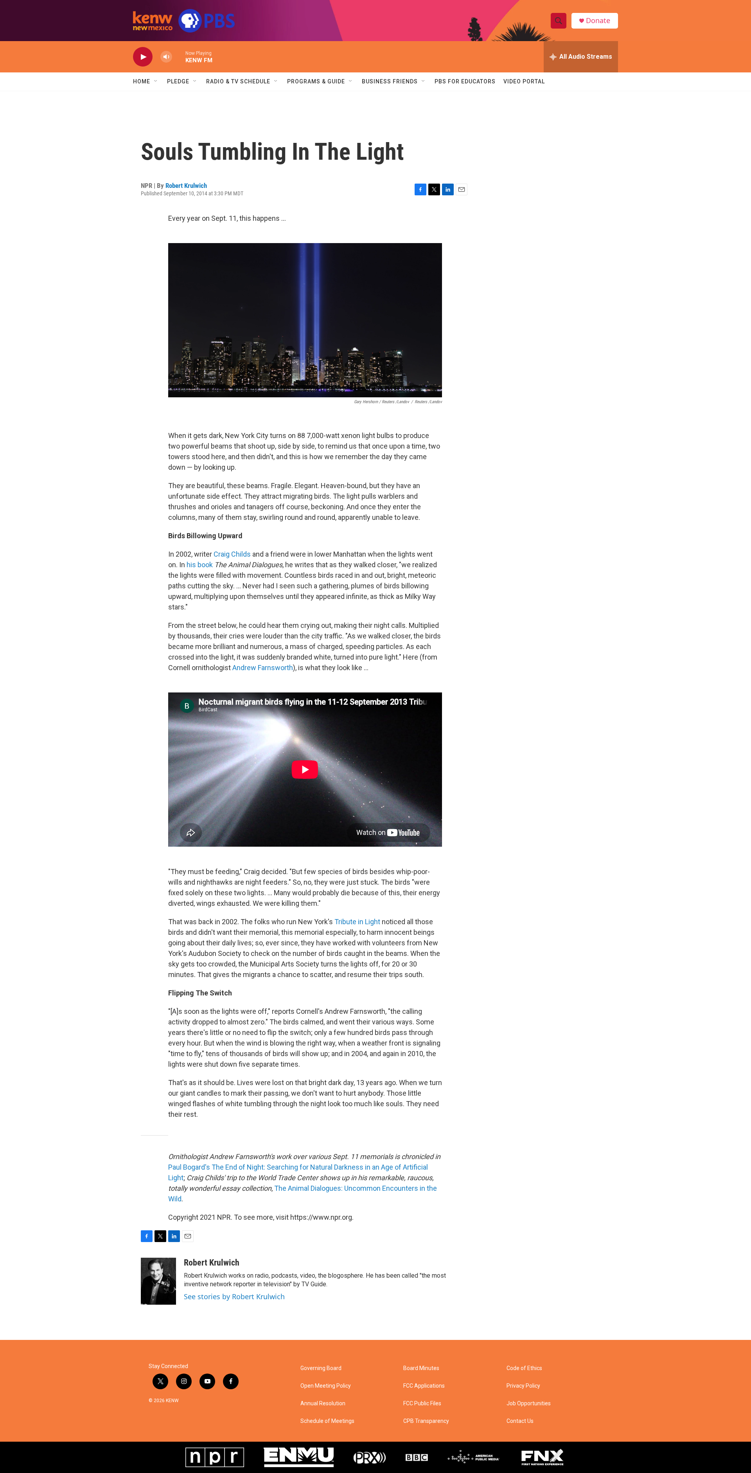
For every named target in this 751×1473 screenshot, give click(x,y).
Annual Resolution (322, 1403)
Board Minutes (421, 1368)
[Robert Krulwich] (158, 1281)
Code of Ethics (524, 1368)
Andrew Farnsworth (262, 667)
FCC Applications (424, 1386)
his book (200, 565)
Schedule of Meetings (327, 1421)
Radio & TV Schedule (238, 81)
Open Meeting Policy (325, 1386)
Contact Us (520, 1421)
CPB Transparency (426, 1421)
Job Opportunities (529, 1403)
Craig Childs (232, 554)
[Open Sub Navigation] (156, 81)
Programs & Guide (316, 81)
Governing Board (320, 1368)
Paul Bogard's (189, 1167)
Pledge (178, 81)
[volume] (166, 57)
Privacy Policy (523, 1386)
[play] (143, 56)
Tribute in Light (357, 922)
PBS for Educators (465, 81)
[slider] (179, 56)
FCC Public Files (422, 1403)
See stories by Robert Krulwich (234, 1296)
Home (141, 81)
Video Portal (524, 81)
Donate (598, 20)
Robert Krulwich (186, 185)
